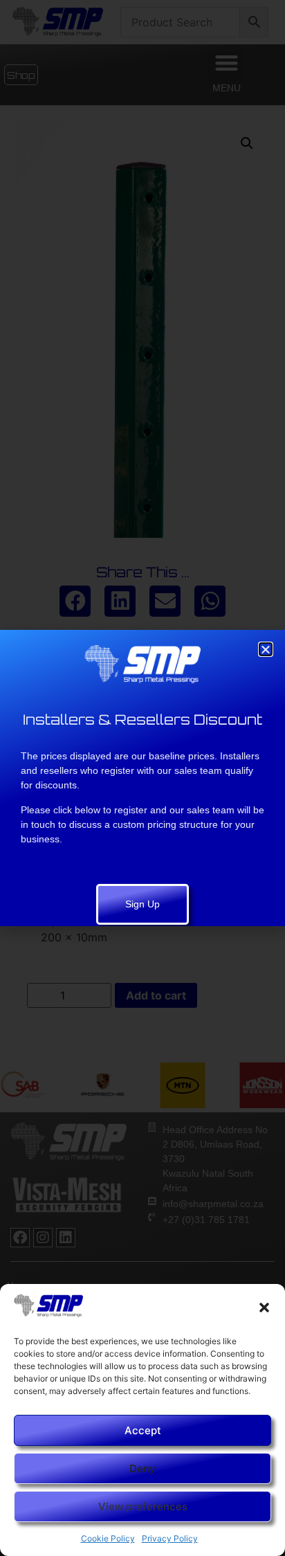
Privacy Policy (170, 1538)
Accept (143, 1430)
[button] (264, 1307)
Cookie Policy (108, 1538)
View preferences (142, 1506)
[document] (142, 778)
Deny (142, 1468)
